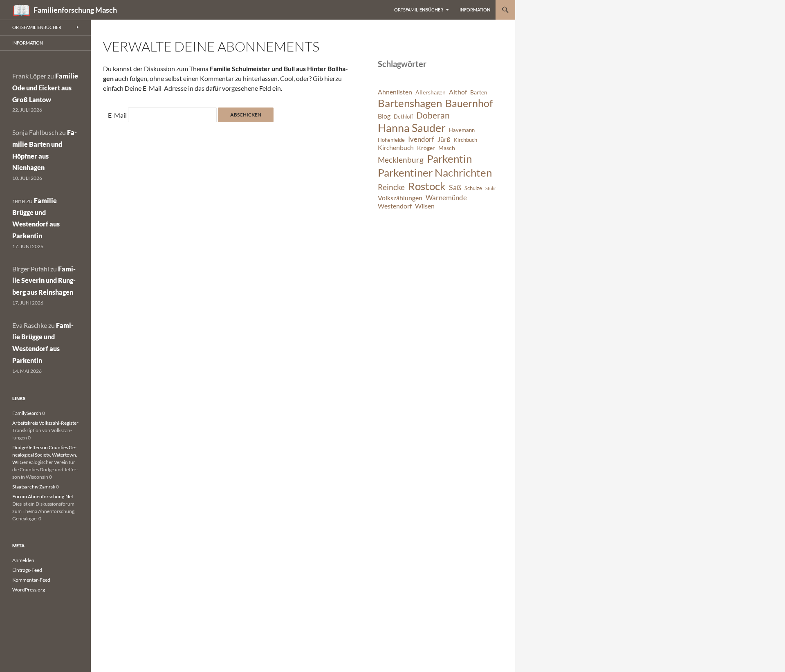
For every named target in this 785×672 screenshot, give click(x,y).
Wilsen (425, 206)
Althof (458, 92)
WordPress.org (28, 590)
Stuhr (490, 188)
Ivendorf (421, 139)
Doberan (433, 115)
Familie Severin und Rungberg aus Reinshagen (44, 280)
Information (475, 9)
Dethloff (403, 117)
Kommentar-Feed (31, 580)
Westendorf (395, 206)
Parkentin (449, 158)
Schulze (473, 188)
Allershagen (430, 92)
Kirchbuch (465, 140)
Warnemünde (446, 197)
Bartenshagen (410, 103)
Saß (455, 187)
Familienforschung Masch (75, 9)
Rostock (427, 186)
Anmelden (23, 560)
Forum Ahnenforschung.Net (42, 496)
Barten (478, 92)
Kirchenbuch (396, 147)
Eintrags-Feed (27, 570)
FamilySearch (26, 413)
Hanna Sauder (412, 127)
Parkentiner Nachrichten (435, 172)
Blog (384, 116)
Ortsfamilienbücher (418, 9)
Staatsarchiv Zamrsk (33, 487)
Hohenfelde (391, 140)
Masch (446, 147)
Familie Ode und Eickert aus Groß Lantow (45, 87)
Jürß (444, 139)
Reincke (391, 187)
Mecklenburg (401, 159)
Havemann (462, 130)
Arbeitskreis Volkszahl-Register (45, 423)
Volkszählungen (400, 198)
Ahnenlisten (395, 92)
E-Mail (117, 115)
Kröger (426, 147)
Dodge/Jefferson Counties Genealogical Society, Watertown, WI (44, 454)
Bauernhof (469, 103)
